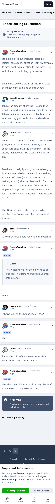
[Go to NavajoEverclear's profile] (4, 34)
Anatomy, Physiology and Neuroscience (24, 36)
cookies (22, 473)
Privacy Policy (15, 459)
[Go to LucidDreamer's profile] (5, 99)
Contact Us (30, 459)
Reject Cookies (41, 490)
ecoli (12, 228)
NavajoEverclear (15, 31)
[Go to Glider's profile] (5, 133)
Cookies (41, 459)
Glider (13, 132)
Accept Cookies (17, 490)
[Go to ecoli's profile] (5, 230)
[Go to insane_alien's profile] (5, 307)
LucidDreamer (17, 98)
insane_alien (16, 306)
